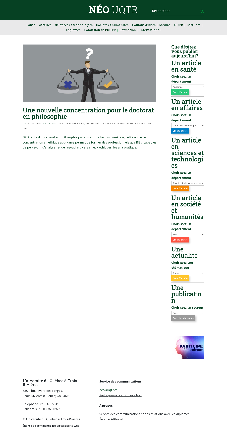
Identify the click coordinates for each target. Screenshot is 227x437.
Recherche (123, 123)
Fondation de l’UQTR (100, 30)
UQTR (178, 25)
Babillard (194, 25)
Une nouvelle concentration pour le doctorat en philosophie (88, 113)
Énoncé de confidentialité (39, 426)
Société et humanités (112, 25)
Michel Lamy (34, 123)
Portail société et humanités (101, 123)
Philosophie (78, 123)
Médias (164, 25)
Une (25, 128)
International (150, 30)
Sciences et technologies (74, 25)
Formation (127, 30)
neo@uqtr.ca (108, 390)
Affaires (45, 25)
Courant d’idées (144, 25)
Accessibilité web (68, 426)
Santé (30, 25)
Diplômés (73, 30)
